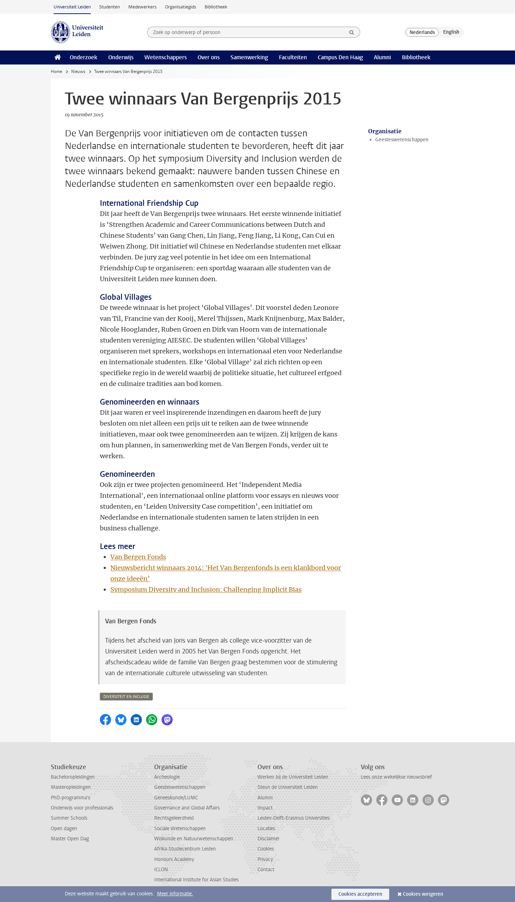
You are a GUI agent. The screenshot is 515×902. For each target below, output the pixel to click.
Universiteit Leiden (72, 7)
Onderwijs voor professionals (82, 808)
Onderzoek (83, 57)
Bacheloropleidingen (73, 777)
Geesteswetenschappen (401, 139)
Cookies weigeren (423, 894)
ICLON (161, 869)
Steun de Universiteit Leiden (288, 787)
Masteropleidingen (71, 787)
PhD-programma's (70, 797)
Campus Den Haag (340, 57)
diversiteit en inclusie (126, 696)
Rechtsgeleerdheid (174, 818)
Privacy (265, 859)
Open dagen (64, 828)
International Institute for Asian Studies (196, 879)
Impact (265, 808)
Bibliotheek (216, 7)
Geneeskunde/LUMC (176, 797)
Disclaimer (269, 838)
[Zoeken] (351, 32)
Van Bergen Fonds (138, 557)
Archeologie (167, 777)
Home (56, 71)
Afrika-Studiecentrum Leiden (185, 849)
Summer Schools (69, 818)
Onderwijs (120, 57)
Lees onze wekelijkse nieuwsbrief (396, 777)
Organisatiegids (180, 7)
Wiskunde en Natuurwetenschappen (193, 838)
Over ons (209, 57)
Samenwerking (249, 57)
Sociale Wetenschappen (180, 828)
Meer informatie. (175, 893)
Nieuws (78, 71)
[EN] (451, 32)
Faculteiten (293, 57)
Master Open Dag (70, 838)
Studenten (109, 7)
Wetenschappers (165, 57)
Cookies (266, 849)
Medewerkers (142, 7)
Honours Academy (174, 859)
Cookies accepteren (360, 894)
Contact (266, 869)
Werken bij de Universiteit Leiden (293, 777)
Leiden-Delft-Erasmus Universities (294, 818)
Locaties (266, 828)
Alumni (382, 57)
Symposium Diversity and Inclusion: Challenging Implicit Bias (206, 589)
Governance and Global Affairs (187, 808)
